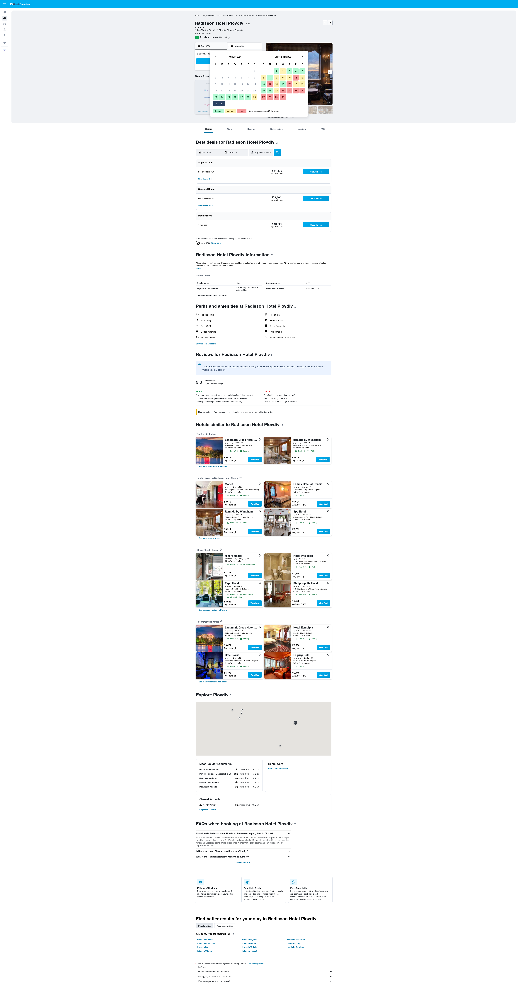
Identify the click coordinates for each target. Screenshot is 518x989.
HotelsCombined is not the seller (213, 971)
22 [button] (254, 90)
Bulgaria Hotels (208, 15)
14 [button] (248, 84)
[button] (5, 4)
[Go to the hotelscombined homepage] (20, 4)
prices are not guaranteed (256, 963)
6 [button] (241, 77)
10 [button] (222, 84)
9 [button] (215, 84)
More (198, 268)
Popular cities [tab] (204, 926)
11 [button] (228, 84)
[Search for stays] (4, 18)
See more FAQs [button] (243, 862)
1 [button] (254, 71)
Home (197, 15)
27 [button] (241, 97)
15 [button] (254, 84)
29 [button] (254, 97)
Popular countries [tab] (225, 926)
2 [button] (215, 77)
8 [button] (254, 77)
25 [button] (228, 97)
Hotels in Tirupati (250, 950)
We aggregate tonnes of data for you (215, 976)
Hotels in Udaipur (205, 950)
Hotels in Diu (202, 947)
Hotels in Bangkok (295, 947)
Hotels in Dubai (249, 943)
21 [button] (248, 90)
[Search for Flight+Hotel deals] (4, 29)
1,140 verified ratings (220, 37)
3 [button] (222, 77)
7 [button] (248, 77)
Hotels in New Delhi (296, 939)
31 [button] (222, 103)
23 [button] (215, 97)
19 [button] (235, 90)
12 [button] (235, 84)
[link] (213, 466)
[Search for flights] (4, 12)
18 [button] (228, 90)
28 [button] (248, 97)
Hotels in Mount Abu (206, 943)
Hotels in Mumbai (205, 939)
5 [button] (235, 77)
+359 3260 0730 (203, 33)
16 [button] (215, 90)
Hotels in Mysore (249, 939)
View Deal (255, 459)
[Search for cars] (4, 23)
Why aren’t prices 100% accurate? (214, 981)
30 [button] (215, 103)
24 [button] (222, 97)
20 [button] (241, 90)
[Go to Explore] (4, 35)
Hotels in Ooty (293, 943)
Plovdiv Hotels (228, 15)
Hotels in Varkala (249, 947)
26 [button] (235, 97)
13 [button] (241, 84)
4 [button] (228, 77)
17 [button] (222, 90)
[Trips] (4, 42)
